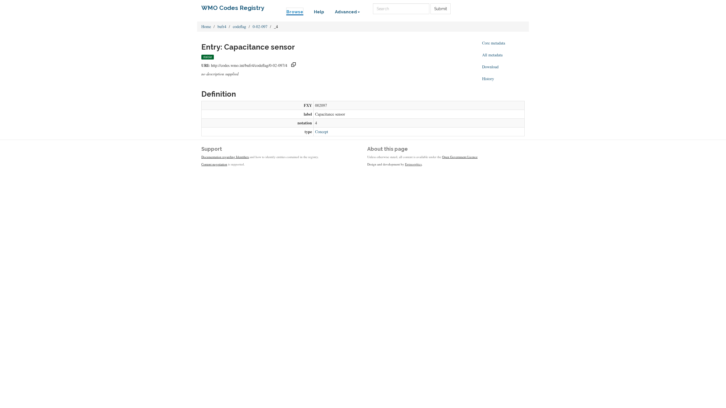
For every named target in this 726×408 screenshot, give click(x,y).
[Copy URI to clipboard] (293, 65)
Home (206, 26)
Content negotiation (214, 164)
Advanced (346, 11)
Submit (440, 9)
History (488, 78)
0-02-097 (260, 26)
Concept (321, 131)
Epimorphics (413, 164)
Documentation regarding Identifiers (225, 157)
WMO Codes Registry (232, 7)
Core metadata (493, 43)
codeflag (239, 26)
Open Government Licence (460, 157)
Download (490, 66)
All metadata (492, 55)
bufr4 (222, 26)
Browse (294, 11)
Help (319, 11)
